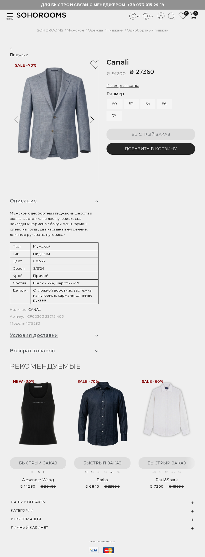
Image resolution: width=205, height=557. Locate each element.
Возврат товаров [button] (32, 351)
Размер (115, 93)
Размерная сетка (123, 85)
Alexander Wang (38, 480)
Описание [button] (23, 201)
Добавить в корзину (151, 148)
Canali (118, 62)
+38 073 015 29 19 (146, 4)
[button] (92, 120)
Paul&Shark (167, 480)
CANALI (35, 309)
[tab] (54, 201)
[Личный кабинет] (161, 17)
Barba (102, 480)
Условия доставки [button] (34, 335)
